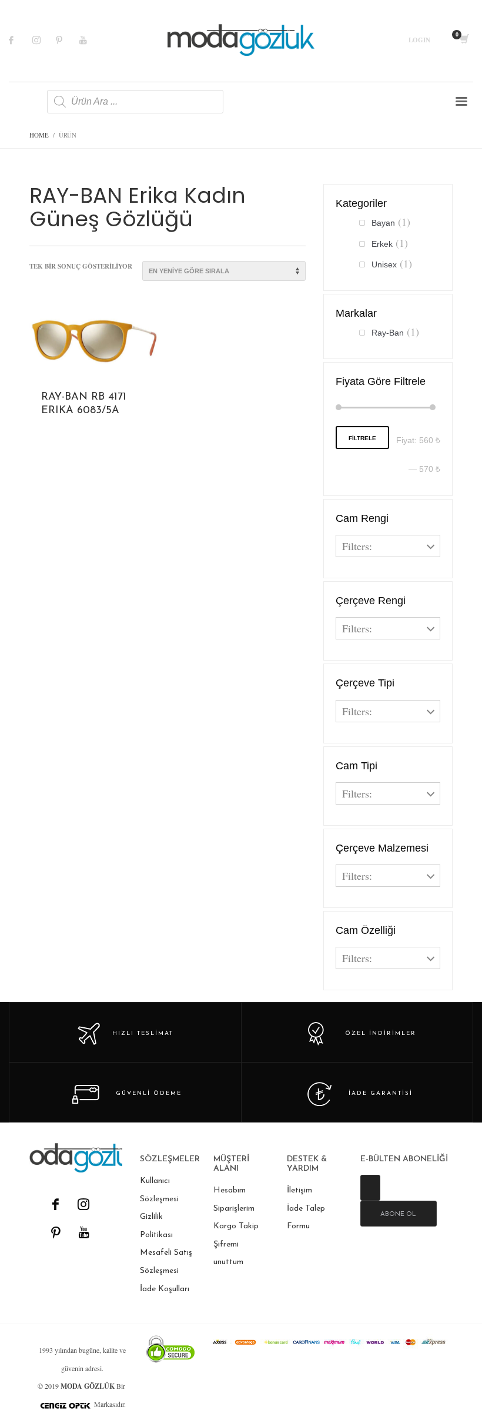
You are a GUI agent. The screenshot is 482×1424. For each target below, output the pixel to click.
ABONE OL (398, 1214)
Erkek (382, 244)
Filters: (357, 546)
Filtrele (362, 438)
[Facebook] (20, 40)
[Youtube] (91, 40)
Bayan (383, 222)
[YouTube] (83, 1232)
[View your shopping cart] (463, 40)
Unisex (384, 264)
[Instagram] (44, 40)
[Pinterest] (67, 40)
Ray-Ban (387, 332)
